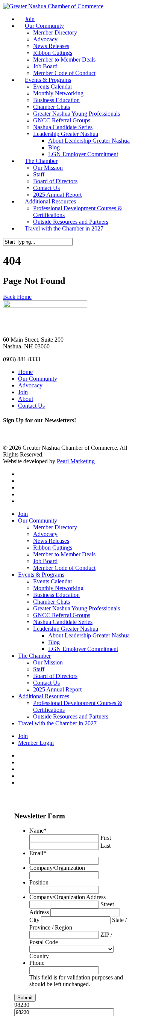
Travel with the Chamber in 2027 (64, 228)
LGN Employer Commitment (83, 154)
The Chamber (41, 161)
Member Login (36, 743)
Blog (54, 147)
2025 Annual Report (57, 194)
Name (38, 830)
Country (39, 956)
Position (39, 882)
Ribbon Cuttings (52, 53)
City (34, 920)
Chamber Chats (51, 107)
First (105, 838)
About (25, 399)
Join (30, 19)
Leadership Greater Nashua (65, 134)
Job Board (45, 66)
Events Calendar (52, 86)
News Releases (51, 46)
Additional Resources (50, 201)
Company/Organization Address (67, 897)
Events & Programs (48, 80)
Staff (38, 174)
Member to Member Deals (64, 59)
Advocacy (45, 39)
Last (105, 845)
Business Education (56, 100)
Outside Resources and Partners (70, 221)
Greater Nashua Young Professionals (76, 113)
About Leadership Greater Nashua (89, 140)
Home (25, 372)
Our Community (44, 26)
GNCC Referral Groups (61, 120)
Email (37, 853)
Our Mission (48, 167)
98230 (21, 1005)
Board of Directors (55, 181)
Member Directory (55, 32)
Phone (36, 963)
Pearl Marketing (76, 461)
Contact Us (46, 188)
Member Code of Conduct (64, 73)
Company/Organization (57, 868)
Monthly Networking (58, 93)
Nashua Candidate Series (62, 127)
